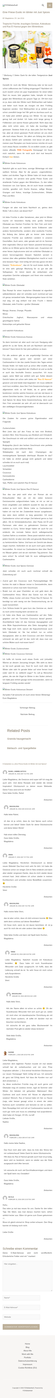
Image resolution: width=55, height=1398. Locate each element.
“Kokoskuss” (16, 265)
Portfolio (27, 1358)
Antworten (48, 800)
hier (11, 157)
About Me (27, 1351)
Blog (27, 1347)
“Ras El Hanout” (44, 379)
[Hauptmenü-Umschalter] (49, 5)
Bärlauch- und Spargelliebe (21, 748)
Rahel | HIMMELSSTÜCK (17, 771)
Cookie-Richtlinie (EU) (27, 1368)
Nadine (11, 1052)
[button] (43, 5)
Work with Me (27, 1354)
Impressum (27, 1364)
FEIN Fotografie (24, 150)
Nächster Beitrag (27, 714)
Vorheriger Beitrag (27, 708)
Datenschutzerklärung (27, 1361)
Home (27, 1344)
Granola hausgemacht (19, 738)
